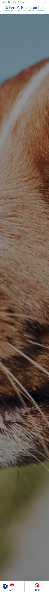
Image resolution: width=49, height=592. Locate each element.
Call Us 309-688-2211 (14, 2)
